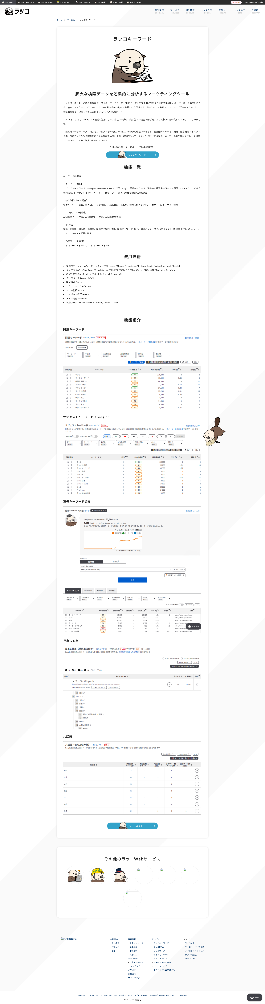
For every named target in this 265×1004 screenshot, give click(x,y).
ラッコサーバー (160, 951)
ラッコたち (133, 958)
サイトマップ (134, 978)
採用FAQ (133, 955)
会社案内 (114, 939)
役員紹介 (115, 947)
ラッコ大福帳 (191, 955)
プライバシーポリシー (108, 995)
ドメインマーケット (162, 962)
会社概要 (115, 943)
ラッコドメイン (160, 958)
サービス (156, 939)
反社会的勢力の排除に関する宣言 (162, 995)
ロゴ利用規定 (182, 995)
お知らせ (132, 970)
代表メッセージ (136, 962)
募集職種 (133, 947)
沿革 (114, 951)
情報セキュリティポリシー (88, 995)
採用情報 (132, 939)
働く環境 (133, 951)
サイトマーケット (161, 955)
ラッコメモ (190, 943)
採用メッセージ (136, 943)
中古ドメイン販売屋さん (164, 970)
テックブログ (134, 966)
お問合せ (132, 974)
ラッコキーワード (161, 943)
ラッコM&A (158, 947)
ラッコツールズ (160, 966)
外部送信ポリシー (125, 995)
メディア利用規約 (141, 995)
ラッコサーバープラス (194, 947)
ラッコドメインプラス (194, 951)
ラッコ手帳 (190, 958)
